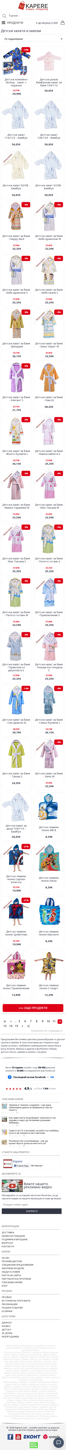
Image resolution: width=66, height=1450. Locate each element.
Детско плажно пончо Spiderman (16, 933)
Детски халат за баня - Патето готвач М (16, 613)
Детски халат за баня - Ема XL (49, 398)
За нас (6, 1258)
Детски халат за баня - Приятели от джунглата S (16, 667)
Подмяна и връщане (14, 1239)
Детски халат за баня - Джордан (16, 345)
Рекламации (9, 1304)
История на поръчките (16, 1300)
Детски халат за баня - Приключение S (49, 613)
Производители (12, 1261)
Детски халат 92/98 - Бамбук (16, 186)
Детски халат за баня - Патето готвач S (49, 560)
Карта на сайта (11, 1275)
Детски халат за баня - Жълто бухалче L (16, 452)
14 (10, 1026)
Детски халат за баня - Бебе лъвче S (49, 291)
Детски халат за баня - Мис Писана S (16, 560)
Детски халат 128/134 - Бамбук (48, 136)
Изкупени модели (13, 1268)
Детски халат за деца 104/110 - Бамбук (16, 828)
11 (54, 1021)
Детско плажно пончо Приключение (16, 986)
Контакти (8, 1246)
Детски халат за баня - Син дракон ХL (16, 721)
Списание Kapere (12, 1282)
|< (5, 1021)
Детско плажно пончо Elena (49, 879)
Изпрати (31, 1211)
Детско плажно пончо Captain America (16, 879)
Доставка (8, 1232)
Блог (5, 1286)
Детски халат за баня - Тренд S (16, 775)
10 (48, 1021)
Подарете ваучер (12, 1307)
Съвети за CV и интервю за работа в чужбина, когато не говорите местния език (34, 1131)
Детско (6, 1329)
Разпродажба (10, 1336)
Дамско (7, 1322)
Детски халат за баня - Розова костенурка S (49, 667)
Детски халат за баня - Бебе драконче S (16, 291)
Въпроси (7, 1243)
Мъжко (6, 1326)
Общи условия (11, 1272)
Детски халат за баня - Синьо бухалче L (49, 721)
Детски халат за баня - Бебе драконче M (49, 237)
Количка (7, 1311)
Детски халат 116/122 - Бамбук (16, 136)
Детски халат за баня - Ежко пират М (49, 345)
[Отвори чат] (58, 1442)
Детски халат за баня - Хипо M (49, 775)
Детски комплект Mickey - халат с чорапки (16, 82)
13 (5, 1026)
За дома (7, 1333)
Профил (7, 1297)
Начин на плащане (13, 1236)
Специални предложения (17, 1265)
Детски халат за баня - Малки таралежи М (16, 506)
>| (28, 1026)
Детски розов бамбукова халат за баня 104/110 (49, 82)
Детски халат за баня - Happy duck (16, 237)
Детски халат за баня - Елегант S (16, 398)
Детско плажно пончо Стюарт (49, 986)
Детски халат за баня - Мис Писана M (49, 506)
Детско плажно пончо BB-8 (49, 828)
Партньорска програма (16, 1279)
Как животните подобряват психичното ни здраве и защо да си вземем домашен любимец (32, 1120)
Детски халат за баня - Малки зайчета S (49, 452)
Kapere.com (21, 1427)
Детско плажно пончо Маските (49, 933)
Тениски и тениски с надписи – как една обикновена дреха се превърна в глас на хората (30, 1107)
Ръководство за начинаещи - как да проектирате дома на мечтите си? (28, 1142)
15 (16, 1026)
